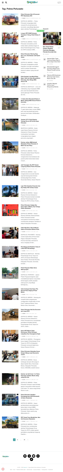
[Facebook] (25, 456)
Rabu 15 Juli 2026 (30, 294)
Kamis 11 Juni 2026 (30, 400)
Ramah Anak (29, 469)
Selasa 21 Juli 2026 (31, 231)
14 (24, 439)
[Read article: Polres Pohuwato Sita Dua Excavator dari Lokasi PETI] (10, 315)
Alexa (23, 83)
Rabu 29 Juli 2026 (30, 168)
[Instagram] (38, 456)
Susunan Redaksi (36, 469)
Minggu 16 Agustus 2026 (32, 18)
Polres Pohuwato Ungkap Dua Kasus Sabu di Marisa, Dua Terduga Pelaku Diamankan (30, 206)
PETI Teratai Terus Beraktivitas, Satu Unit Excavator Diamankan (30, 418)
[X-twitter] (29, 456)
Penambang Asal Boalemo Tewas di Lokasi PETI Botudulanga (30, 247)
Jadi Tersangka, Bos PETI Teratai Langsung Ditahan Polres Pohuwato (30, 165)
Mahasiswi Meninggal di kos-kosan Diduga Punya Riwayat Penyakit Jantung (53, 68)
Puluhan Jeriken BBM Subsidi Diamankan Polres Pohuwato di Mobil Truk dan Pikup (29, 143)
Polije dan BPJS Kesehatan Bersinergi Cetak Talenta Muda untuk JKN (54, 76)
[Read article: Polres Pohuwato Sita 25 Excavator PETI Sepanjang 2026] (10, 19)
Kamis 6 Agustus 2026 (31, 104)
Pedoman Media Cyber (21, 469)
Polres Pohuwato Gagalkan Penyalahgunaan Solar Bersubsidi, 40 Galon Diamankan (30, 396)
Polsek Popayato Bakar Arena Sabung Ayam (29, 268)
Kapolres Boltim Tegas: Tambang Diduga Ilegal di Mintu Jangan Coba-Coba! (53, 60)
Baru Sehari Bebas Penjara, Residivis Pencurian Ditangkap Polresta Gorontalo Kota (49, 49)
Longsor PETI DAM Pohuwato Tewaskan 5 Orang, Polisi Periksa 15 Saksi (30, 34)
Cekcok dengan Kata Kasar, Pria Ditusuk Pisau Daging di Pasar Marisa (29, 290)
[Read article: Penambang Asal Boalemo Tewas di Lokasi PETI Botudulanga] (10, 252)
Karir (14, 469)
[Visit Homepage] (32, 2)
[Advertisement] (53, 15)
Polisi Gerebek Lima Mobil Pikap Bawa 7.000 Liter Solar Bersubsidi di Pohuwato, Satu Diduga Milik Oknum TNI (30, 79)
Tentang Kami (44, 469)
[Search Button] (6, 2)
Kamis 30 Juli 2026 (30, 125)
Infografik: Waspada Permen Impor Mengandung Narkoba (52, 85)
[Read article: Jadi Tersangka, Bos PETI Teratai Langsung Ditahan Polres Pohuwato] (10, 170)
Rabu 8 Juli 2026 (30, 313)
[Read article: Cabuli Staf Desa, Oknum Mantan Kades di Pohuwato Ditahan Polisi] (10, 233)
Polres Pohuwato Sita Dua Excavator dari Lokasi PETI (30, 310)
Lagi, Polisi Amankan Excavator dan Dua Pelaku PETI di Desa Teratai (30, 186)
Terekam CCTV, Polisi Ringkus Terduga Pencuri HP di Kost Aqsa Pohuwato (30, 121)
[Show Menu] (3, 2)
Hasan (23, 18)
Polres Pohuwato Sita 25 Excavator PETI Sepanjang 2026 (30, 15)
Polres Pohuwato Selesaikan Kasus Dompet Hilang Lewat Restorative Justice (30, 352)
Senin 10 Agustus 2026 (31, 83)
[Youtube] (33, 456)
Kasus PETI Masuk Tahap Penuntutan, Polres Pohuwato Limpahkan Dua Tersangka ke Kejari (30, 332)
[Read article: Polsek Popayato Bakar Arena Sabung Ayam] (10, 273)
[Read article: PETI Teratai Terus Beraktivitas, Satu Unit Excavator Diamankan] (10, 422)
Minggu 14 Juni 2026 (31, 379)
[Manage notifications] (3, 469)
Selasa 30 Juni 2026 (31, 336)
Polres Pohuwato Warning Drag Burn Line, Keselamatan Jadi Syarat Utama (30, 55)
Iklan (11, 469)
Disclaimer (50, 469)
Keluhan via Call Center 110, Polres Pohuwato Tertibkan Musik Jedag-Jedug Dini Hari (30, 375)
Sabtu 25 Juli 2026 (30, 210)
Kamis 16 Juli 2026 (30, 250)
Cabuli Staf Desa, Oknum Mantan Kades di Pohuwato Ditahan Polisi (30, 228)
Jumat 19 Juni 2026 (30, 357)
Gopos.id (25, 467)
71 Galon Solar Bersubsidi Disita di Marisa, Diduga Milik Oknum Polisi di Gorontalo (31, 100)
